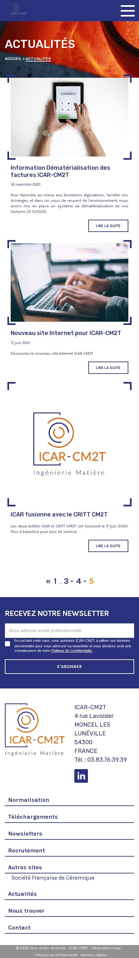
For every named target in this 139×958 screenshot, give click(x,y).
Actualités (22, 893)
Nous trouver (26, 910)
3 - (68, 581)
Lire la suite (108, 226)
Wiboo (117, 948)
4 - (81, 581)
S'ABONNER (69, 666)
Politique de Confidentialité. (72, 650)
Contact (19, 927)
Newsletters (25, 833)
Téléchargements (33, 816)
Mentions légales (93, 955)
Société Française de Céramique (52, 877)
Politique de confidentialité (56, 955)
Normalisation (28, 799)
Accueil (13, 58)
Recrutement (26, 850)
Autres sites (25, 867)
